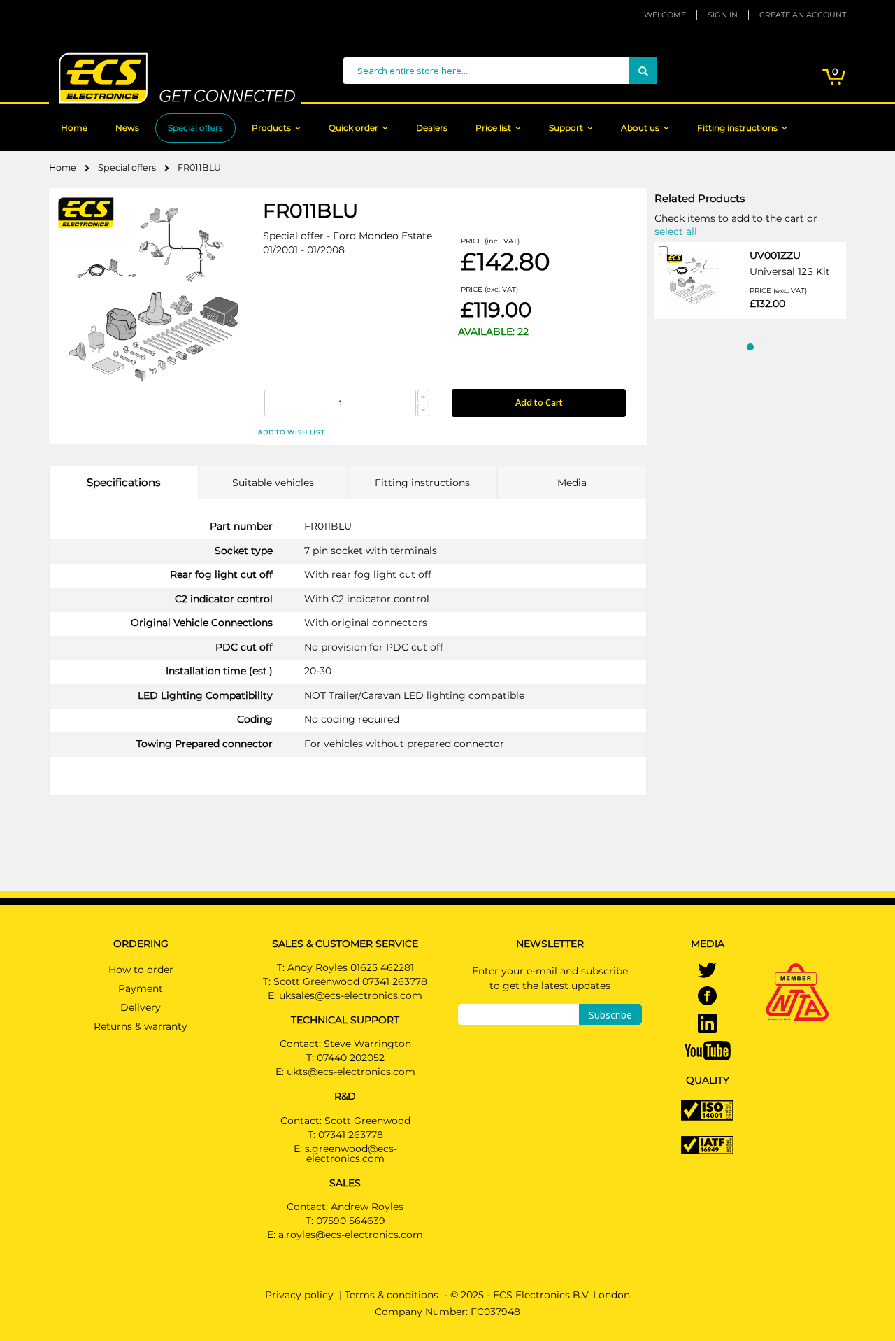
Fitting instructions (737, 127)
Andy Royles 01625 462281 (350, 967)
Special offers (195, 127)
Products (271, 127)
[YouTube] (708, 1050)
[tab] (124, 482)
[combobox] (500, 71)
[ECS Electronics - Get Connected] (175, 78)
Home (74, 127)
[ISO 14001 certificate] (707, 1109)
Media (572, 482)
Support (566, 127)
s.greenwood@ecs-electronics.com (351, 1153)
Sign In (723, 15)
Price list (493, 127)
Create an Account (802, 15)
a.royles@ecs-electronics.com (350, 1234)
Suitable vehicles (273, 482)
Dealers (432, 127)
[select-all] (675, 230)
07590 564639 (350, 1220)
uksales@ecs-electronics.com (350, 995)
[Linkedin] (707, 1025)
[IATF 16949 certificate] (707, 1143)
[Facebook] (707, 997)
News (127, 127)
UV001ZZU (775, 255)
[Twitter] (707, 971)
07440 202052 (351, 1057)
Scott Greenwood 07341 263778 (350, 981)
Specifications (123, 482)
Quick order (353, 127)
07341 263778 (350, 1134)
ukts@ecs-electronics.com (351, 1071)
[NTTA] (797, 972)
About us (640, 127)
